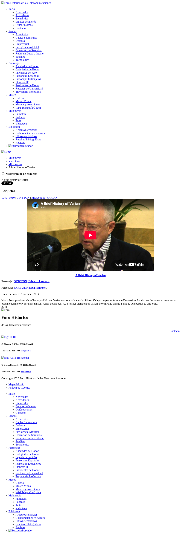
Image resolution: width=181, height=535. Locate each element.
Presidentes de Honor (27, 85)
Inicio (11, 8)
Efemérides (22, 18)
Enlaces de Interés (26, 21)
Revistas (20, 142)
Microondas (15, 164)
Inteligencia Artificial (27, 47)
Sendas (12, 31)
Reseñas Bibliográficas (28, 139)
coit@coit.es (26, 351)
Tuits (18, 120)
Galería (20, 98)
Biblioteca (14, 126)
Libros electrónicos (26, 136)
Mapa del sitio (16, 384)
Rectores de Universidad (29, 88)
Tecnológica (22, 59)
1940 (4, 197)
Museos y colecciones (28, 104)
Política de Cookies (19, 387)
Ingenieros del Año (26, 72)
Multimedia (14, 110)
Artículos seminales (26, 129)
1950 (12, 197)
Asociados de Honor (27, 66)
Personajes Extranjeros (28, 78)
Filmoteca (21, 113)
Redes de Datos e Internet (30, 53)
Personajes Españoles (27, 75)
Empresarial (22, 43)
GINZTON (23, 197)
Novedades (22, 12)
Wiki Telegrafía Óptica (28, 107)
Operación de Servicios (29, 50)
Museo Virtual (23, 101)
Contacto (21, 28)
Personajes (14, 63)
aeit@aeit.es (26, 371)
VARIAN (52, 197)
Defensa (20, 40)
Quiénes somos (24, 24)
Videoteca (21, 123)
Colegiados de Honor (27, 69)
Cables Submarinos (26, 37)
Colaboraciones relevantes (30, 133)
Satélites (20, 56)
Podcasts (20, 117)
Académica (22, 34)
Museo (12, 94)
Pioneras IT (22, 82)
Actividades (22, 15)
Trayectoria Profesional (28, 91)
